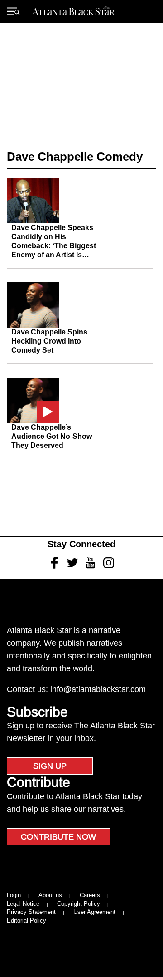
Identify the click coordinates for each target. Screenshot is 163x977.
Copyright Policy (78, 903)
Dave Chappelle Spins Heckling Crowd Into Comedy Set (49, 341)
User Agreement (94, 911)
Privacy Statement (31, 911)
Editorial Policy (26, 920)
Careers (90, 895)
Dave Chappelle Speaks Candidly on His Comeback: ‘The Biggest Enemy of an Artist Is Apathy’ (53, 246)
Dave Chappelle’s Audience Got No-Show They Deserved (51, 436)
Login (14, 895)
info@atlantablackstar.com (98, 689)
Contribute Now (58, 836)
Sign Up (50, 766)
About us (50, 895)
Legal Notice (23, 903)
